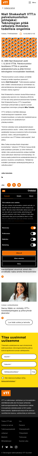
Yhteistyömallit (24, 429)
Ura (20, 421)
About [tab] (31, 196)
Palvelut (22, 425)
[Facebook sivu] (2, 447)
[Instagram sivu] (16, 448)
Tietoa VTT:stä (6, 421)
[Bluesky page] (6, 448)
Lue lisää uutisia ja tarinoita (19, 322)
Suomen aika (23, 441)
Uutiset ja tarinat (7, 425)
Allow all (19, 253)
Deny (19, 264)
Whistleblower (6, 441)
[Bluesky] (19, 185)
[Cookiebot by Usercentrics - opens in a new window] (28, 191)
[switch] (33, 233)
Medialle (4, 437)
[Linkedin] (14, 185)
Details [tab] (19, 196)
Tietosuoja (22, 437)
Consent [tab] (7, 196)
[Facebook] (9, 185)
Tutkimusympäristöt (8, 429)
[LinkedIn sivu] (11, 447)
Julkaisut (4, 433)
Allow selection (19, 258)
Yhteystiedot (23, 433)
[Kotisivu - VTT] (5, 2)
